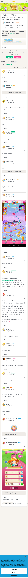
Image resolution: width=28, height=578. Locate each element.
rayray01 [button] (8, 329)
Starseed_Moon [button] (10, 180)
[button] (3, 23)
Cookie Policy (4, 566)
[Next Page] (23, 68)
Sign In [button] (10, 57)
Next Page (8, 503)
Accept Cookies (14, 569)
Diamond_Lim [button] (22, 26)
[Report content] (25, 16)
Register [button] (17, 57)
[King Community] (14, 1)
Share (4, 47)
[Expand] (14, 44)
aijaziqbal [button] (8, 358)
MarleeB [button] (8, 85)
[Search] (24, 1)
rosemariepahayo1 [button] (11, 419)
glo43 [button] (7, 404)
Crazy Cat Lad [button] (9, 22)
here (12, 33)
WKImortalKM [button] (10, 101)
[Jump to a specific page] (26, 68)
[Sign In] (26, 1)
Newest (8, 64)
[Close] (25, 556)
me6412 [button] (8, 271)
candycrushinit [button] (10, 294)
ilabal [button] (7, 387)
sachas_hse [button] (9, 161)
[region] (14, 566)
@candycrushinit (8, 280)
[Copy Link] (6, 29)
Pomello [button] (8, 71)
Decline (14, 572)
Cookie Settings (14, 575)
